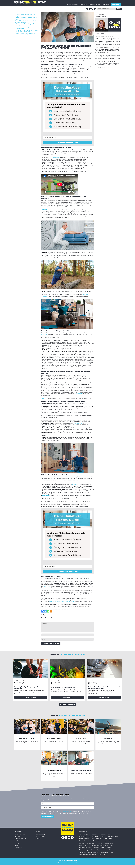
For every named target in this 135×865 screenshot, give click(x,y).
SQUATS (44, 209)
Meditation (99, 843)
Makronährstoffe (91, 843)
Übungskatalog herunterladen (67, 143)
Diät (89, 836)
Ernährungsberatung (112, 836)
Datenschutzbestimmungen (66, 811)
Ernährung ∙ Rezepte (94, 4)
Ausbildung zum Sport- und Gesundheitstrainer (61, 601)
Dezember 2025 (40, 834)
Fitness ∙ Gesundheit (72, 4)
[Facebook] (42, 611)
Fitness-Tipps (99, 838)
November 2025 (40, 836)
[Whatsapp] (48, 611)
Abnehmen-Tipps (83, 834)
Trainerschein (82, 852)
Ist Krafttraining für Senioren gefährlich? (26, 33)
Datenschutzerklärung (74, 862)
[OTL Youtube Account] (92, 9)
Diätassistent (95, 836)
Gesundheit (96, 841)
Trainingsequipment (93, 852)
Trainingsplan (46, 586)
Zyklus (104, 854)
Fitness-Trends (108, 838)
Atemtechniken (78, 423)
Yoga (42, 398)
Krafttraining (44, 334)
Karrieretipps (104, 841)
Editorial (17, 843)
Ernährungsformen (84, 838)
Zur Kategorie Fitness (67, 704)
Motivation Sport (93, 845)
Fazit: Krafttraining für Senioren (24, 34)
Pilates (111, 845)
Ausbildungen (18, 847)
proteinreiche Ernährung (85, 847)
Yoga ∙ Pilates (83, 4)
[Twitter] (45, 611)
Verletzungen (56, 157)
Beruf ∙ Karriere (106, 4)
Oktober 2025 (39, 838)
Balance (74, 484)
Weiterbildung (83, 854)
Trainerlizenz (109, 850)
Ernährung (103, 836)
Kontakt (57, 862)
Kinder (110, 841)
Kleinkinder (82, 843)
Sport (102, 847)
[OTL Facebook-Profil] (87, 9)
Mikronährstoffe (83, 845)
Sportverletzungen (84, 850)
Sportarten (108, 847)
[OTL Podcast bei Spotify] (95, 9)
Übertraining (46, 495)
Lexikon (17, 845)
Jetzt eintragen (47, 816)
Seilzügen (72, 356)
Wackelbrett (78, 393)
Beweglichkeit (82, 836)
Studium (93, 850)
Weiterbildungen (92, 854)
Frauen (89, 841)
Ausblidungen (102, 834)
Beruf (109, 834)
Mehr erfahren (31, 697)
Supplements (100, 850)
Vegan (111, 852)
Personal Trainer (103, 845)
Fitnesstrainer (82, 841)
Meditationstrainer (108, 843)
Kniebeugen (51, 209)
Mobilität (69, 380)
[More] (51, 611)
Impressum (64, 862)
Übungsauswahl (104, 852)
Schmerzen (96, 847)
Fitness (92, 838)
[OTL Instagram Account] (90, 9)
